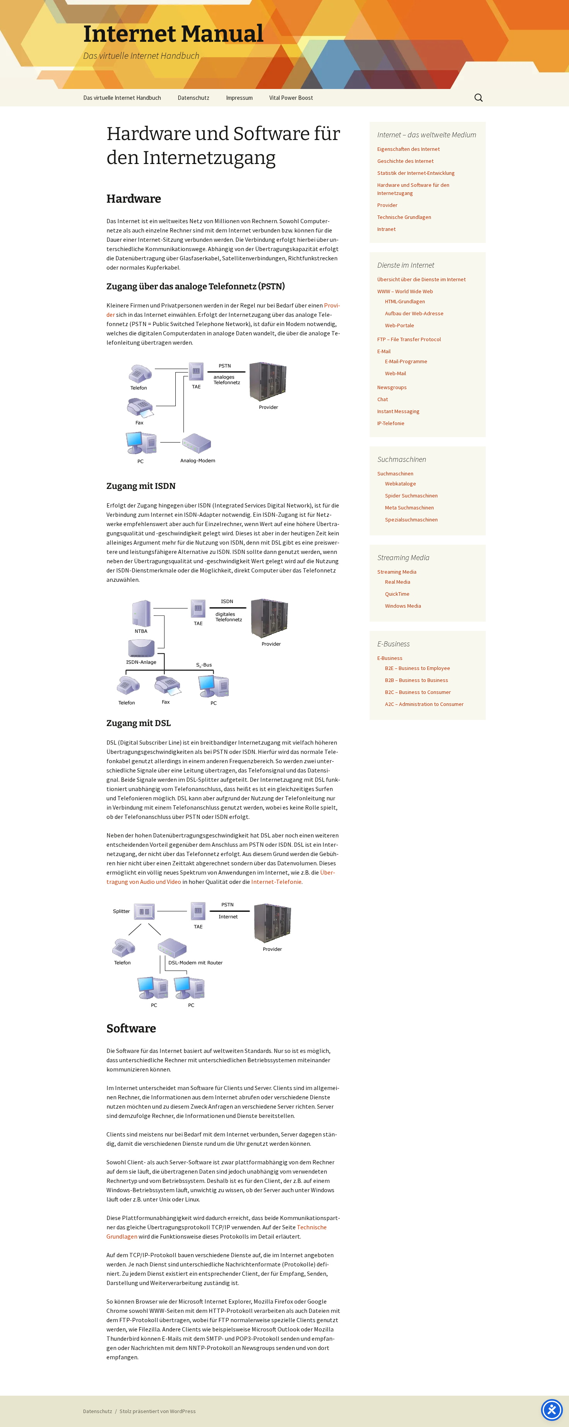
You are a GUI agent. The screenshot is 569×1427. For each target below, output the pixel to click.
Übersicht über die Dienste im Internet (421, 279)
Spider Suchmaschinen (411, 495)
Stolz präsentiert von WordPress (158, 1411)
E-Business (390, 658)
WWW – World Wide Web (405, 291)
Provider (387, 205)
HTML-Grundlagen (405, 301)
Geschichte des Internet (405, 160)
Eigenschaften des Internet (408, 148)
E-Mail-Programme (406, 361)
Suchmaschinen (395, 473)
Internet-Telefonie (276, 881)
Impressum (239, 97)
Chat (382, 399)
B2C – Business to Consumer (418, 692)
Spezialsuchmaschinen (411, 519)
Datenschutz (193, 97)
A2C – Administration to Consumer (424, 704)
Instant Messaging (398, 411)
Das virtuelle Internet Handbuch (122, 97)
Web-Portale (399, 325)
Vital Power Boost (291, 97)
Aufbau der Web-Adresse (414, 313)
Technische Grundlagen (404, 217)
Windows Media (403, 605)
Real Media (397, 581)
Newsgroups (392, 387)
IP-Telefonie (390, 423)
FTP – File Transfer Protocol (409, 339)
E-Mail (384, 351)
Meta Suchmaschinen (409, 507)
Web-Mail (395, 373)
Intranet (386, 229)
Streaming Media (396, 571)
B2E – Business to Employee (417, 668)
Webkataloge (400, 483)
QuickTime (397, 593)
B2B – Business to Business (416, 680)
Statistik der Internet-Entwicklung (416, 172)
